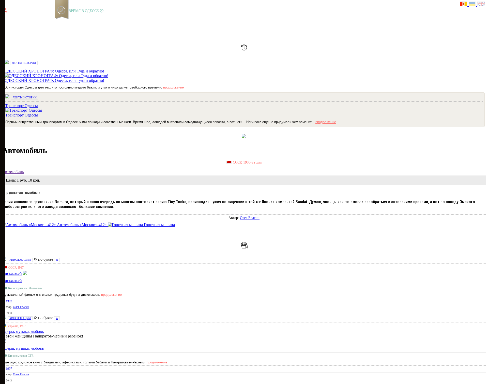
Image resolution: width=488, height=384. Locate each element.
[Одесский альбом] (40, 21)
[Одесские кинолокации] (49, 21)
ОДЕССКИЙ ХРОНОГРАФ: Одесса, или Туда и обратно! (54, 80)
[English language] (481, 4)
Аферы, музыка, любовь (23, 348)
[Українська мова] (473, 4)
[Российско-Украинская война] (23, 21)
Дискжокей (12, 280)
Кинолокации (20, 259)
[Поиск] (66, 21)
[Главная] (6, 21)
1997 (9, 369)
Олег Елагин (250, 218)
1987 (9, 301)
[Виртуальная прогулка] (58, 21)
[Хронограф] (14, 21)
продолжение (173, 87)
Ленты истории (24, 62)
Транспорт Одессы (21, 115)
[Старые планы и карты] (32, 21)
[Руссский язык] (464, 4)
